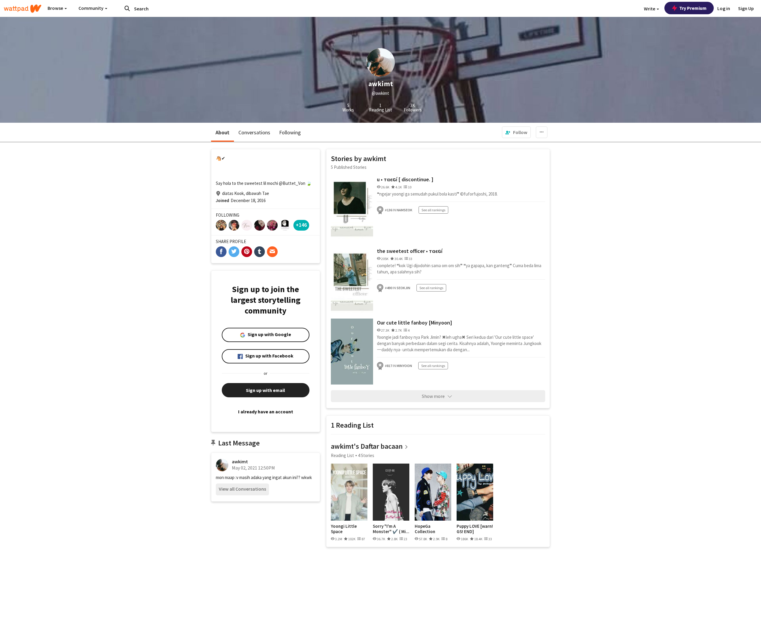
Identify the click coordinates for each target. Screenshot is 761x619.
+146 (301, 224)
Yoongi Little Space (344, 529)
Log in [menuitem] (723, 8)
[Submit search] (127, 8)
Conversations (254, 132)
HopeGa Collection (425, 529)
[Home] (22, 9)
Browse (56, 8)
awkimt (240, 461)
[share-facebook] (221, 251)
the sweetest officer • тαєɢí (409, 251)
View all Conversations (242, 489)
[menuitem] (516, 132)
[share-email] (272, 251)
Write (650, 9)
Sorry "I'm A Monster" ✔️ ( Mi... (391, 529)
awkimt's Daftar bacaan (367, 446)
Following (290, 132)
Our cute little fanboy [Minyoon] (414, 322)
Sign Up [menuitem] (746, 8)
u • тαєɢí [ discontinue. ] (405, 179)
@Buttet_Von (292, 183)
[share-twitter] (234, 251)
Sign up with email (265, 390)
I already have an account (265, 412)
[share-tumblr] (259, 251)
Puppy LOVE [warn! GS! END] (475, 529)
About (222, 132)
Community (91, 8)
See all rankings (433, 210)
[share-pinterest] (246, 251)
